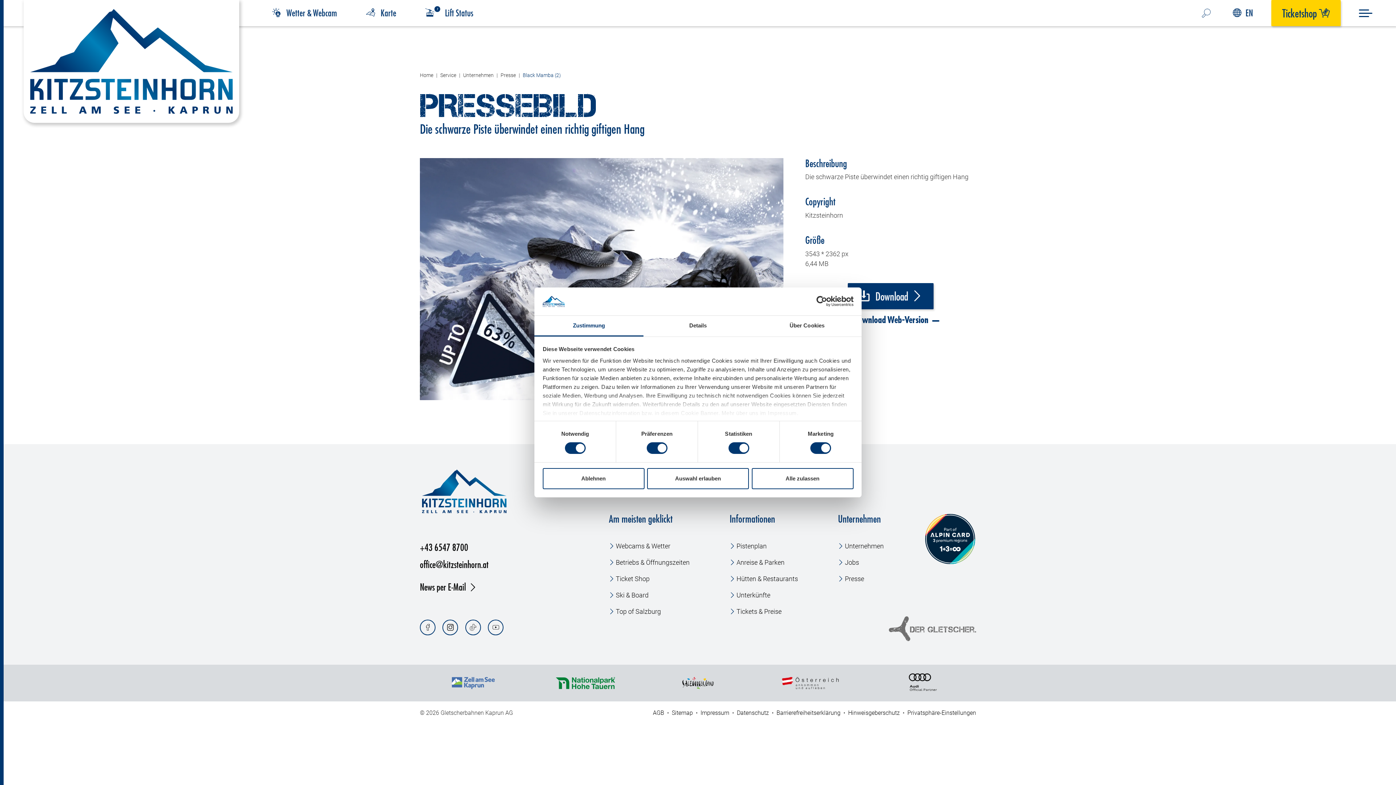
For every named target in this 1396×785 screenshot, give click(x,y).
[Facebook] (428, 627)
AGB (658, 712)
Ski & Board (632, 595)
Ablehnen (593, 478)
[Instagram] (450, 627)
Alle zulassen (802, 478)
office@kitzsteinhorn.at (454, 564)
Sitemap (682, 712)
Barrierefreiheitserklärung (809, 712)
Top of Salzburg (638, 611)
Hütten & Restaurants (767, 579)
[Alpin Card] (950, 539)
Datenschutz (753, 712)
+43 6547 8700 (444, 547)
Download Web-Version (889, 320)
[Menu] (1365, 13)
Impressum (715, 712)
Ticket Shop (633, 579)
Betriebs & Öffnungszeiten (653, 562)
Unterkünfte (753, 595)
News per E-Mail (443, 586)
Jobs (852, 562)
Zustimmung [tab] (589, 325)
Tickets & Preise (759, 611)
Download (890, 296)
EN (1249, 13)
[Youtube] (496, 627)
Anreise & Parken (761, 562)
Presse (854, 579)
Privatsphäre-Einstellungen (941, 712)
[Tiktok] (473, 627)
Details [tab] (698, 325)
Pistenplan (752, 546)
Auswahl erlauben (698, 478)
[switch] (657, 448)
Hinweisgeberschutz (874, 712)
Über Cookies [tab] (807, 325)
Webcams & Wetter (643, 546)
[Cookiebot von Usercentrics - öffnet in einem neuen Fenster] (822, 301)
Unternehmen (864, 546)
